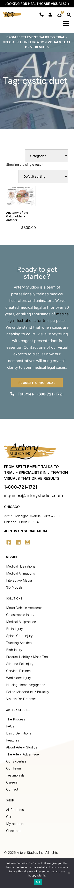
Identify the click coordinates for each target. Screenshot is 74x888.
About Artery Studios (21, 747)
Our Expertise (16, 761)
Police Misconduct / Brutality (27, 692)
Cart (9, 817)
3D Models (14, 587)
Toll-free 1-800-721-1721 (40, 394)
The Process (15, 719)
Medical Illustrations (20, 566)
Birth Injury (14, 650)
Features (12, 740)
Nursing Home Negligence (25, 685)
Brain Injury (14, 629)
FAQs (10, 726)
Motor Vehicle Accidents (24, 608)
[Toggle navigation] (66, 23)
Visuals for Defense (21, 699)
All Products (15, 810)
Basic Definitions (18, 733)
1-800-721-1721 (20, 487)
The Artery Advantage (22, 754)
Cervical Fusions (18, 671)
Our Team (13, 768)
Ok (38, 881)
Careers (12, 782)
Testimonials (15, 775)
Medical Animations (20, 573)
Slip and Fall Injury (20, 664)
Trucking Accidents (20, 643)
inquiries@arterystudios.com (33, 495)
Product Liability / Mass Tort (27, 657)
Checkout (13, 831)
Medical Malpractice (21, 622)
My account (15, 824)
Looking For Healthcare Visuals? (36, 4)
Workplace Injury (18, 678)
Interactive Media (19, 580)
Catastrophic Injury (20, 615)
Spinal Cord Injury (19, 636)
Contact (31, 347)
